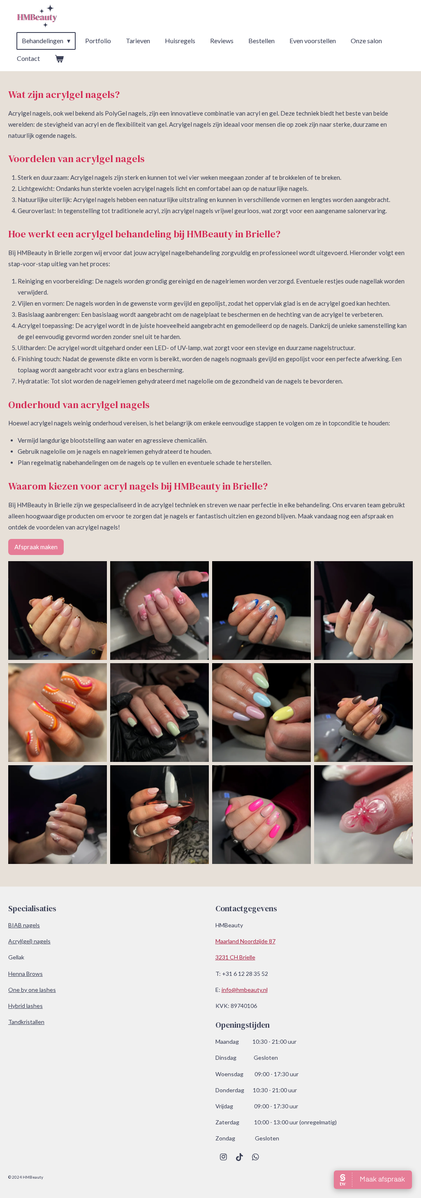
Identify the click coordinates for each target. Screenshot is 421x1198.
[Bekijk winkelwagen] (59, 58)
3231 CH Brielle (235, 957)
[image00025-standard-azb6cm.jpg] (363, 815)
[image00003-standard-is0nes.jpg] (363, 713)
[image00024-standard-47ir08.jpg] (58, 611)
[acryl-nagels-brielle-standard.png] (58, 713)
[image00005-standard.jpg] (159, 815)
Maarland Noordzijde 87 (245, 941)
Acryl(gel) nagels (29, 941)
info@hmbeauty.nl (245, 989)
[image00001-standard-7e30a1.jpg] (261, 611)
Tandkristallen (26, 1021)
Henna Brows (25, 973)
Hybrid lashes (25, 1005)
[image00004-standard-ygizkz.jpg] (58, 815)
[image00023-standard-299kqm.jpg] (261, 713)
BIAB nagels (24, 925)
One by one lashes (32, 989)
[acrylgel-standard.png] (159, 713)
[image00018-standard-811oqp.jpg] (363, 611)
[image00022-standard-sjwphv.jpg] (261, 815)
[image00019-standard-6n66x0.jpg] (159, 611)
